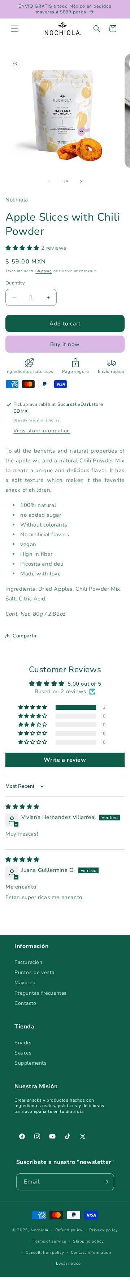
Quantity (15, 283)
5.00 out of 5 (84, 683)
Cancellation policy (45, 1252)
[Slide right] (81, 182)
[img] (22, 806)
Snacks (23, 1042)
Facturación (28, 962)
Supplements (30, 1063)
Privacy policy (103, 1230)
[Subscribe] (106, 1181)
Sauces (23, 1052)
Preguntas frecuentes (40, 993)
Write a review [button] (65, 760)
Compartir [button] (25, 635)
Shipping (43, 271)
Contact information (91, 1252)
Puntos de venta (34, 972)
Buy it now (65, 344)
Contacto (25, 1003)
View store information (41, 430)
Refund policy (69, 1230)
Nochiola (39, 1230)
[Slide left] (49, 182)
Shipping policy (88, 1241)
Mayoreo (24, 982)
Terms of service (49, 1241)
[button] (14, 29)
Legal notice (68, 1263)
